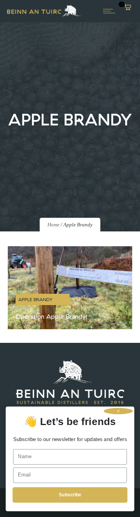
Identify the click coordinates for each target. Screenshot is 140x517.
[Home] (44, 15)
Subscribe (70, 494)
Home (53, 225)
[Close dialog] (118, 411)
